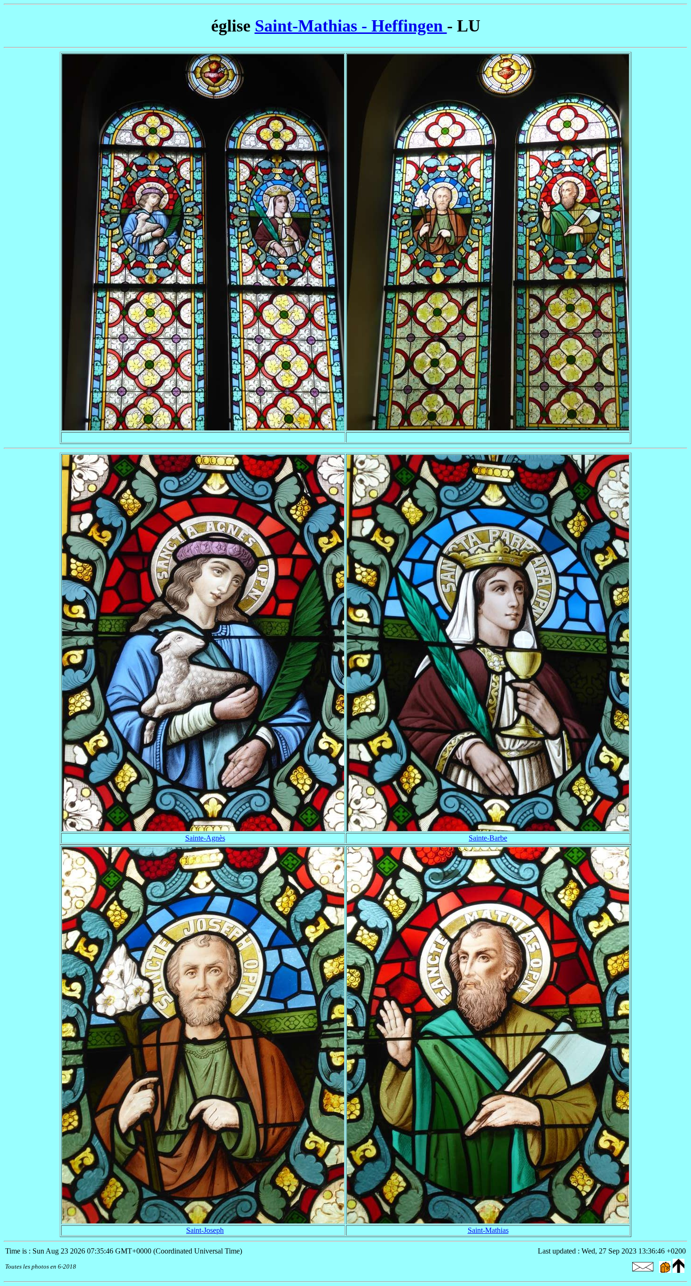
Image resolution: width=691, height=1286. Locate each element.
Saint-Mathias (488, 1230)
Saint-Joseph (205, 1230)
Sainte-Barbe (488, 838)
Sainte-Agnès (205, 838)
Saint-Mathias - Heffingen (351, 25)
